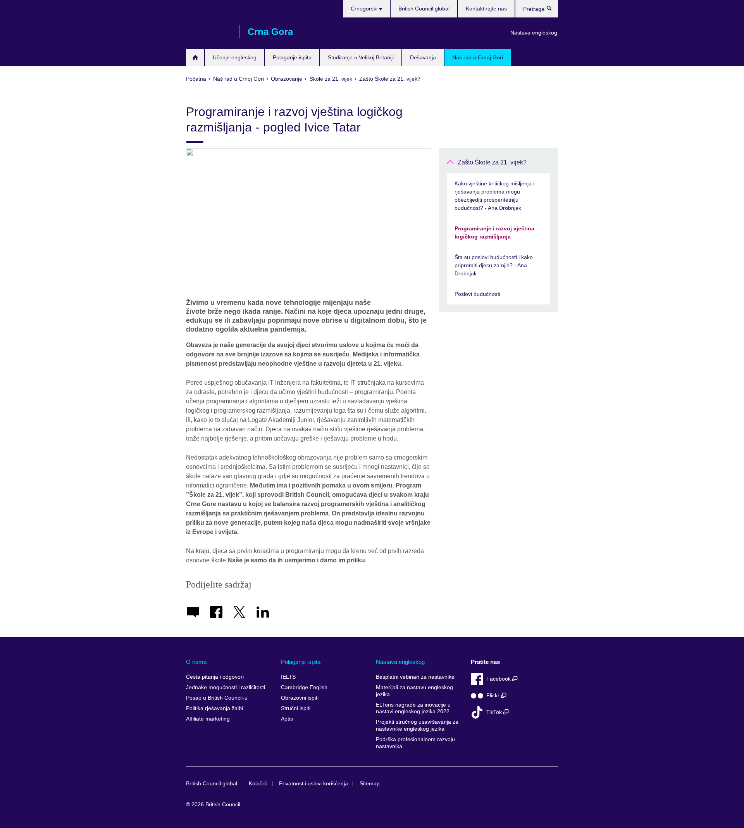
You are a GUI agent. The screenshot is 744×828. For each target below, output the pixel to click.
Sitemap (370, 784)
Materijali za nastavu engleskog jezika (414, 691)
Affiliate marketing (208, 719)
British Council (209, 31)
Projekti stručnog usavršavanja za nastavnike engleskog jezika (417, 725)
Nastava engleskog (533, 32)
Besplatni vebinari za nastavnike (415, 677)
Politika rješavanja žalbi (214, 708)
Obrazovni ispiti (300, 698)
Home (195, 57)
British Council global (424, 8)
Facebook (499, 679)
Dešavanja (423, 57)
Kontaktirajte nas (486, 8)
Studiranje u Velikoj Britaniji (361, 57)
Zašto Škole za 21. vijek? (492, 162)
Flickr (493, 695)
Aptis (287, 719)
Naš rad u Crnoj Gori (477, 57)
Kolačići (258, 784)
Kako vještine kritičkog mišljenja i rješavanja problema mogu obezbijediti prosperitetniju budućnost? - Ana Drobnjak (494, 195)
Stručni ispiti (295, 708)
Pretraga (553, 10)
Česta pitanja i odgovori (215, 677)
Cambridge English (304, 687)
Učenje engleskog (235, 57)
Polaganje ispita (292, 57)
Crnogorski (365, 8)
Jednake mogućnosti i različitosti (225, 687)
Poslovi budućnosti (477, 294)
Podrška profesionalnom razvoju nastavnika (415, 742)
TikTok (494, 712)
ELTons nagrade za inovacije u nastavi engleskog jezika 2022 (413, 708)
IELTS (288, 677)
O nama (196, 662)
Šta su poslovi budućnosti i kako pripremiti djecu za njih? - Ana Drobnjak (494, 265)
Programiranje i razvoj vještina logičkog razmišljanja (494, 232)
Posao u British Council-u (217, 698)
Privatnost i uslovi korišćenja (313, 784)
